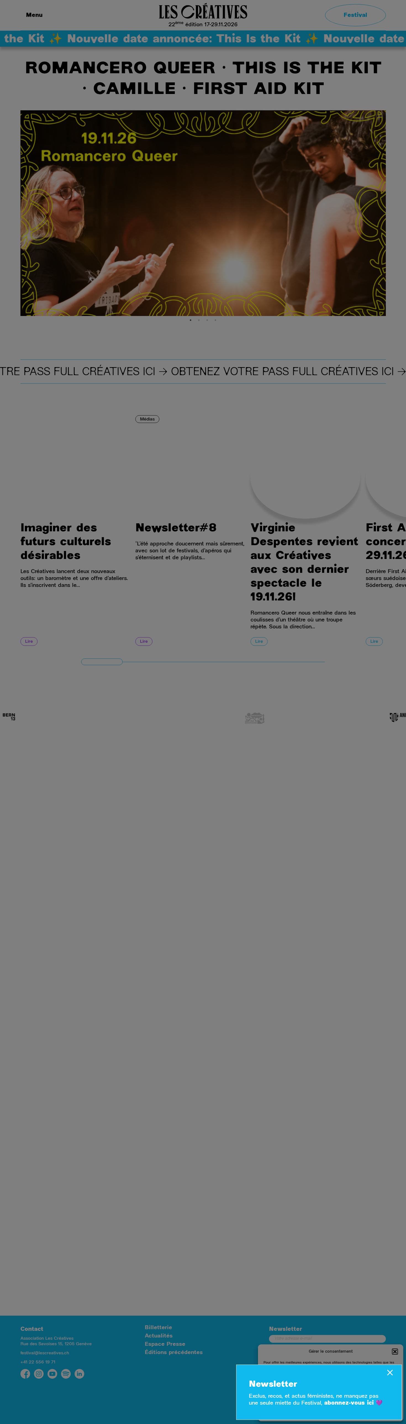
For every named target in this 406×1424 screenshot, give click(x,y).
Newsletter (273, 1385)
